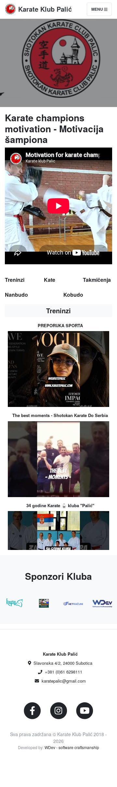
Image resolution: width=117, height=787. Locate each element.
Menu (97, 9)
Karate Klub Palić (45, 9)
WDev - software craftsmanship (72, 747)
